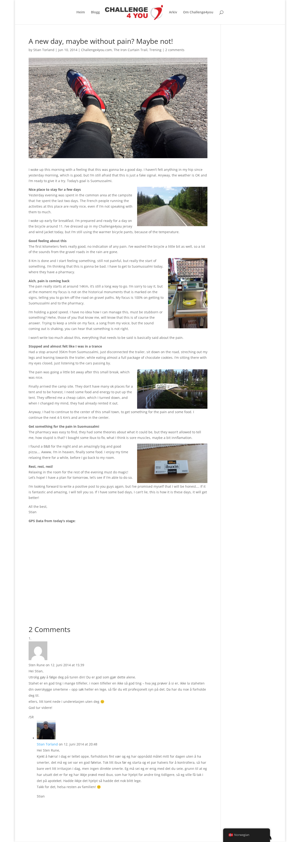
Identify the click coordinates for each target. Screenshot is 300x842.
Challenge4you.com (96, 50)
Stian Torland (43, 50)
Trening (155, 50)
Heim (80, 12)
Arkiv (173, 12)
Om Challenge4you (198, 12)
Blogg (95, 12)
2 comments (174, 50)
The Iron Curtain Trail (130, 50)
